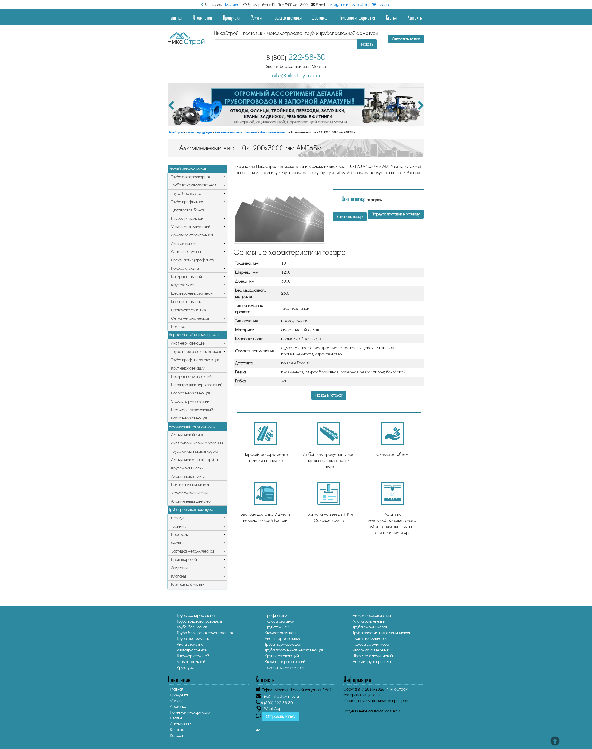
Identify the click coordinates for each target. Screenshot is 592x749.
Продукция (231, 17)
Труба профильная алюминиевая (381, 633)
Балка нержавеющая (189, 418)
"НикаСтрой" (398, 689)
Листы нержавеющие (283, 638)
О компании (202, 17)
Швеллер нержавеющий (192, 410)
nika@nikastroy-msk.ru (348, 4)
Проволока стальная (188, 310)
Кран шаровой (184, 559)
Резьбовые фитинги (187, 584)
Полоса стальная (185, 268)
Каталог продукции (199, 132)
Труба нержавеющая (283, 644)
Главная (176, 17)
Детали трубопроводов (372, 662)
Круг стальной (183, 285)
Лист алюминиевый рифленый (197, 443)
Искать (367, 44)
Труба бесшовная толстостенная (205, 633)
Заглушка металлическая (192, 551)
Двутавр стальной (192, 650)
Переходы (179, 534)
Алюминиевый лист (274, 132)
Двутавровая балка (187, 210)
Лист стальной (183, 243)
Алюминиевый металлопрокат (236, 132)
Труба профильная (187, 202)
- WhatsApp (271, 708)
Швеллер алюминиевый (373, 656)
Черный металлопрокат (187, 168)
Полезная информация (357, 17)
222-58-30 (296, 57)
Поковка (178, 326)
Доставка (319, 17)
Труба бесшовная (186, 193)
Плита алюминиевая (370, 638)
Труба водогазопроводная (193, 185)
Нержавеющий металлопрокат (194, 335)
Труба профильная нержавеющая (294, 650)
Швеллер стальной (187, 218)
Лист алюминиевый (369, 621)
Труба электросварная (190, 177)
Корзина (383, 5)
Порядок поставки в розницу (396, 214)
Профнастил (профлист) (192, 260)
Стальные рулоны (186, 252)
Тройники (179, 526)
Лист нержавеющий (188, 343)
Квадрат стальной (186, 277)
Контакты (414, 17)
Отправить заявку (406, 39)
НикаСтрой (175, 132)
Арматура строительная (192, 235)
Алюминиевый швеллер (191, 501)
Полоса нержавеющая (190, 393)
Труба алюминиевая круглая (195, 451)
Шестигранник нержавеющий (196, 385)
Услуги (256, 17)
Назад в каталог (328, 395)
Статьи (391, 17)
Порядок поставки (287, 17)
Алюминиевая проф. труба (194, 460)
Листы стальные (190, 644)
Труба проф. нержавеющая (195, 360)
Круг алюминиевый (187, 468)
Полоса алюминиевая (190, 485)
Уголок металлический (190, 227)
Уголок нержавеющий (190, 401)
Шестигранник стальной (192, 293)
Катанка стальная (186, 302)
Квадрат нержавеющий (191, 376)
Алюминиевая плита (188, 476)
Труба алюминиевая (370, 627)
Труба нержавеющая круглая (196, 351)
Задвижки (179, 568)
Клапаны (178, 576)
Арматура (185, 667)
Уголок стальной (191, 662)
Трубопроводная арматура (191, 509)
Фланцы (177, 543)
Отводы (177, 518)
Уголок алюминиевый (189, 493)
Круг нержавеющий (188, 368)
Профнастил (276, 615)
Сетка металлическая (190, 318)
